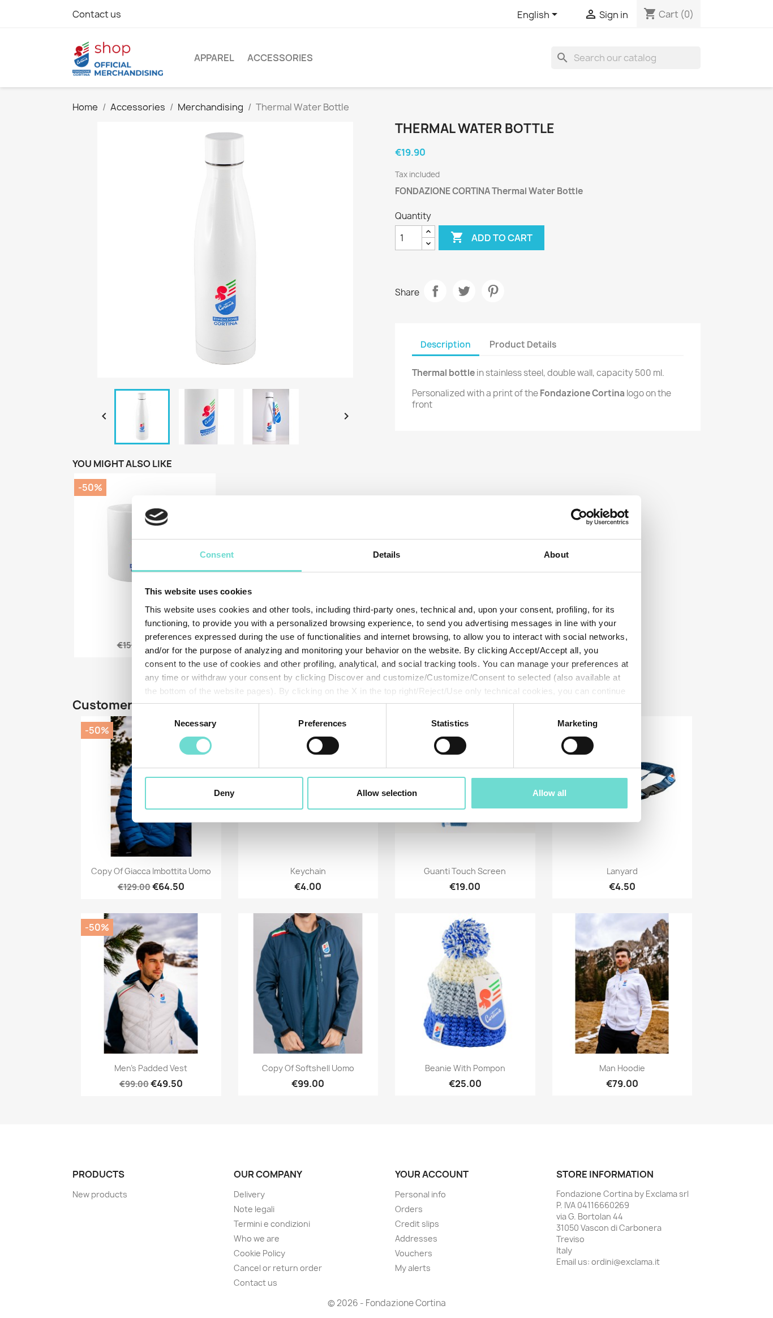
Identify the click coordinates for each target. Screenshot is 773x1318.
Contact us (96, 14)
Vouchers (413, 1253)
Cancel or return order (278, 1268)
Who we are (257, 1238)
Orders (409, 1209)
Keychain (308, 871)
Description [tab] (445, 344)
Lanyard (622, 871)
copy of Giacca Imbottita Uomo (151, 871)
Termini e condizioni (272, 1223)
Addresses (416, 1238)
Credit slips (417, 1223)
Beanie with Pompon (465, 1068)
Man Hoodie (622, 1068)
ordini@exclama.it (625, 1261)
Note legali (254, 1209)
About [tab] (556, 554)
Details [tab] (387, 554)
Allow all (549, 793)
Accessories (280, 58)
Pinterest (493, 291)
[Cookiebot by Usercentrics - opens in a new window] (579, 516)
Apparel (214, 58)
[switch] (323, 746)
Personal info (420, 1194)
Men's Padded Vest (150, 1068)
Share (435, 291)
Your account (432, 1174)
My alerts (413, 1268)
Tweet (464, 291)
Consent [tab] (217, 554)
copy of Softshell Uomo (308, 1068)
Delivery (249, 1194)
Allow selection (387, 793)
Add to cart (491, 237)
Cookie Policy (259, 1253)
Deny (224, 793)
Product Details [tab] (522, 344)
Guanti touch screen (465, 871)
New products (99, 1194)
